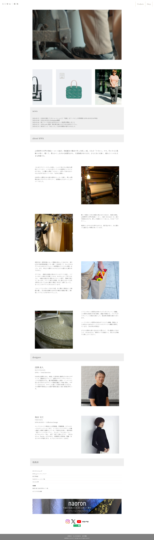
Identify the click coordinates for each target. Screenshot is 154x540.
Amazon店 (35, 482)
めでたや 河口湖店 (37, 491)
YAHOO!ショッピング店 (38, 479)
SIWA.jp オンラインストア (39, 474)
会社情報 (84, 536)
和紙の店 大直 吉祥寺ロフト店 (40, 488)
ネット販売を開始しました (66, 122)
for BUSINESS (77, 536)
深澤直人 (58, 179)
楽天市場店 (35, 476)
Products (140, 4)
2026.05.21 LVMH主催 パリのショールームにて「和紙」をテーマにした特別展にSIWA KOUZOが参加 (64, 118)
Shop (149, 4)
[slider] (77, 58)
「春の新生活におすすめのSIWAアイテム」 (64, 124)
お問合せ (69, 536)
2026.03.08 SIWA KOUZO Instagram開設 (46, 120)
